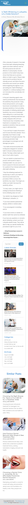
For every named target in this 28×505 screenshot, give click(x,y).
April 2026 (7, 363)
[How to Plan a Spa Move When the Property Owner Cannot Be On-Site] (10, 290)
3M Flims (6, 340)
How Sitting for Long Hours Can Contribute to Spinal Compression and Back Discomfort (13, 329)
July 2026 (6, 357)
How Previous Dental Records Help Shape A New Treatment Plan (13, 435)
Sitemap (21, 502)
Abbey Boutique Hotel (10, 342)
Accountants (7, 348)
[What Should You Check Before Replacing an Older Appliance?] (10, 307)
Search (21, 244)
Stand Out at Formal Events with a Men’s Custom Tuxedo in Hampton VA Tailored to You (13, 260)
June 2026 (7, 359)
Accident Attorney (8, 344)
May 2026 (6, 361)
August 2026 (7, 355)
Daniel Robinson (7, 17)
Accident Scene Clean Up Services (13, 346)
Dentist (23, 17)
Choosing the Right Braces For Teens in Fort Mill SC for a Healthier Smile (13, 397)
